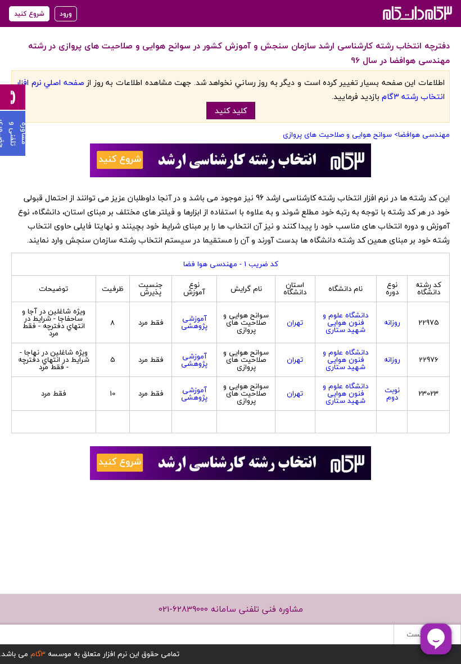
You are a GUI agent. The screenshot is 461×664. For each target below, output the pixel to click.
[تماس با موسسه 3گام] (12, 97)
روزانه (392, 322)
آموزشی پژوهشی (194, 322)
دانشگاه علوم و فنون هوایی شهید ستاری (345, 322)
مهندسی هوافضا (424, 134)
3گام (38, 654)
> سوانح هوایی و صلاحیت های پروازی (340, 134)
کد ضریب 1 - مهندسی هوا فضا (230, 264)
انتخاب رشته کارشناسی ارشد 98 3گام (416, 13)
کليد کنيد (231, 111)
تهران (295, 322)
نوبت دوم (392, 393)
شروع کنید (29, 14)
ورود (66, 14)
